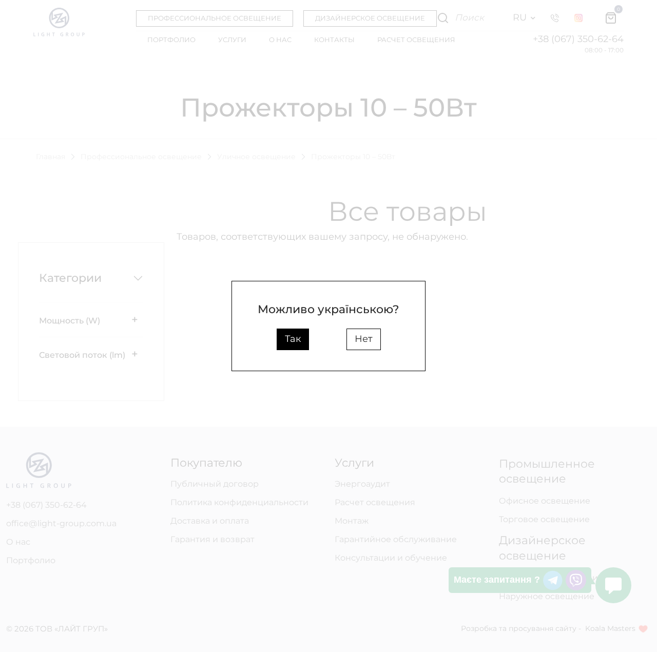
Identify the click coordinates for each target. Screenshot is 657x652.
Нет (364, 338)
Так (293, 338)
